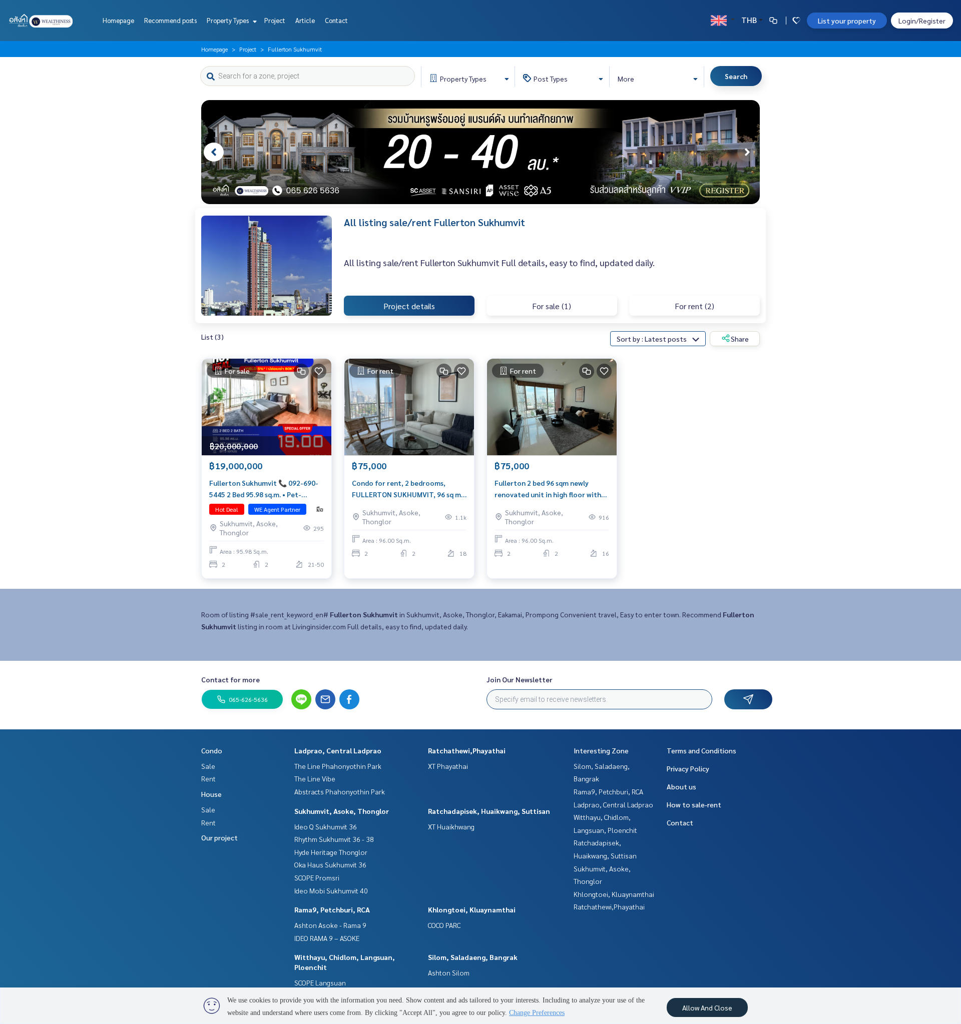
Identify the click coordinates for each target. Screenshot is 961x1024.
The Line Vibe (314, 778)
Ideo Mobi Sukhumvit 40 (331, 890)
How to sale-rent (694, 804)
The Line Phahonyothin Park (337, 765)
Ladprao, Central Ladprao (337, 750)
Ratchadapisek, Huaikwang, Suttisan (489, 810)
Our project (219, 837)
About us (681, 786)
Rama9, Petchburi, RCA (332, 909)
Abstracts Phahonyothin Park (339, 791)
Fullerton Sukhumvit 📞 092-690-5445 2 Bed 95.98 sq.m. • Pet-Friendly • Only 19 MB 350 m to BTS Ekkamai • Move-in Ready (265, 489)
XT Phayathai (448, 765)
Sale (208, 765)
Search (736, 76)
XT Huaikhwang (451, 826)
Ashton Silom (448, 972)
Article (305, 20)
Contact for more (230, 679)
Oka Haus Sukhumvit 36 (330, 864)
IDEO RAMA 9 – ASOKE (326, 937)
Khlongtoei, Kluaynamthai (472, 909)
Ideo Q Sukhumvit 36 (325, 826)
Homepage (118, 20)
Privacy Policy (688, 768)
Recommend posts (170, 20)
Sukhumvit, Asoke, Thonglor (341, 810)
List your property (847, 20)
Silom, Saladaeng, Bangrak (473, 956)
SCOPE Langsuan (320, 982)
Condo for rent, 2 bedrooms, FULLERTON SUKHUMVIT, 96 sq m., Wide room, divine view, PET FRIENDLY (408, 489)
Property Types (228, 20)
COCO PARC (444, 924)
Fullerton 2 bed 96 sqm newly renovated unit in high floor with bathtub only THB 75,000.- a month (548, 489)
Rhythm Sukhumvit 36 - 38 (334, 838)
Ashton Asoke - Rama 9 (330, 924)
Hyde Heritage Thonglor (330, 851)
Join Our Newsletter (520, 679)
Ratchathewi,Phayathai (467, 750)
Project (274, 20)
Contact (336, 20)
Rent (208, 778)
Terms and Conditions (701, 750)
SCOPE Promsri (316, 877)
